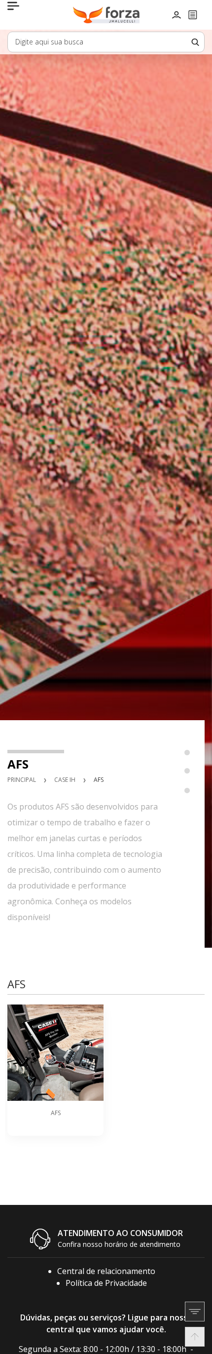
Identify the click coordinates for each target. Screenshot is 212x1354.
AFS (99, 779)
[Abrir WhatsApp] (187, 1329)
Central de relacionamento (106, 1271)
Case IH (64, 779)
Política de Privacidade (106, 1282)
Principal (21, 779)
